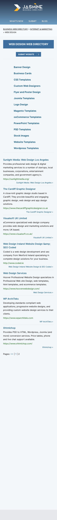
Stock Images (21, 135)
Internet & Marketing (41, 29)
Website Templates (25, 142)
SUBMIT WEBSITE (26, 54)
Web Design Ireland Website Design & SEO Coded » (30, 267)
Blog (44, 21)
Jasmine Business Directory (28, 7)
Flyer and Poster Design (27, 92)
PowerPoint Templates (26, 123)
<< (11, 354)
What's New (16, 21)
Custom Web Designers (27, 85)
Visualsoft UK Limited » (43, 237)
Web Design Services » (43, 292)
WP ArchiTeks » (46, 321)
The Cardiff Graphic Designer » (39, 212)
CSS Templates (22, 79)
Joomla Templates (24, 98)
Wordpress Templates (26, 148)
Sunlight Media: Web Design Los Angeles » (34, 182)
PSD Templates (22, 129)
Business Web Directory (15, 29)
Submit (32, 21)
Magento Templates (25, 110)
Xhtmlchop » (47, 347)
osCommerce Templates (27, 117)
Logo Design (21, 104)
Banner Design (22, 67)
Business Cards (23, 73)
